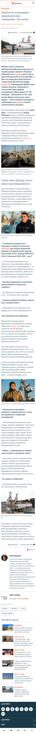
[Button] (13, 32)
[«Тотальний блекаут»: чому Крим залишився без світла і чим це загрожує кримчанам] (7, 676)
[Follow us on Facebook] (3, 709)
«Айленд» (5, 249)
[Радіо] (4, 730)
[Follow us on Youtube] (12, 709)
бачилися (18, 74)
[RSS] (26, 709)
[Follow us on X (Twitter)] (8, 709)
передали (20, 102)
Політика (5, 9)
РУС (25, 730)
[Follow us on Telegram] (17, 709)
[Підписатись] (3, 714)
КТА (18, 730)
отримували (26, 138)
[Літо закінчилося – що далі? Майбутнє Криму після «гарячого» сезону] (7, 652)
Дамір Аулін (16, 326)
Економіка (18, 625)
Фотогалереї (18, 687)
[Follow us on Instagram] (22, 709)
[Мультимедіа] (11, 730)
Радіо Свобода (18, 24)
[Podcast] (31, 709)
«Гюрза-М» (5, 85)
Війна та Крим (19, 637)
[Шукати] (32, 730)
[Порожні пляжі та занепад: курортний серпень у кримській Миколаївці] (7, 689)
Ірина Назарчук (7, 24)
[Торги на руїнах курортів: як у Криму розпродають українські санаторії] (7, 627)
